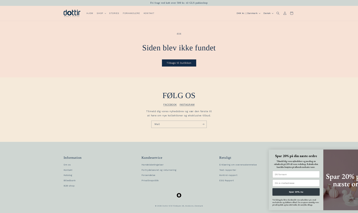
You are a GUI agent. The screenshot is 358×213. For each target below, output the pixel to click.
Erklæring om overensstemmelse (238, 164)
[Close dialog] (352, 152)
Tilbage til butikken (179, 63)
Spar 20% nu (273, 192)
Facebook (170, 104)
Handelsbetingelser (153, 164)
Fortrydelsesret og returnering (159, 170)
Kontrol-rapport (228, 175)
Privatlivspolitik (150, 180)
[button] (101, 13)
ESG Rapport (226, 180)
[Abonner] (203, 124)
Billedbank (70, 180)
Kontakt (68, 170)
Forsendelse (148, 175)
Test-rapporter (227, 170)
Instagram (187, 104)
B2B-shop (69, 186)
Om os (67, 164)
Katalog (68, 175)
